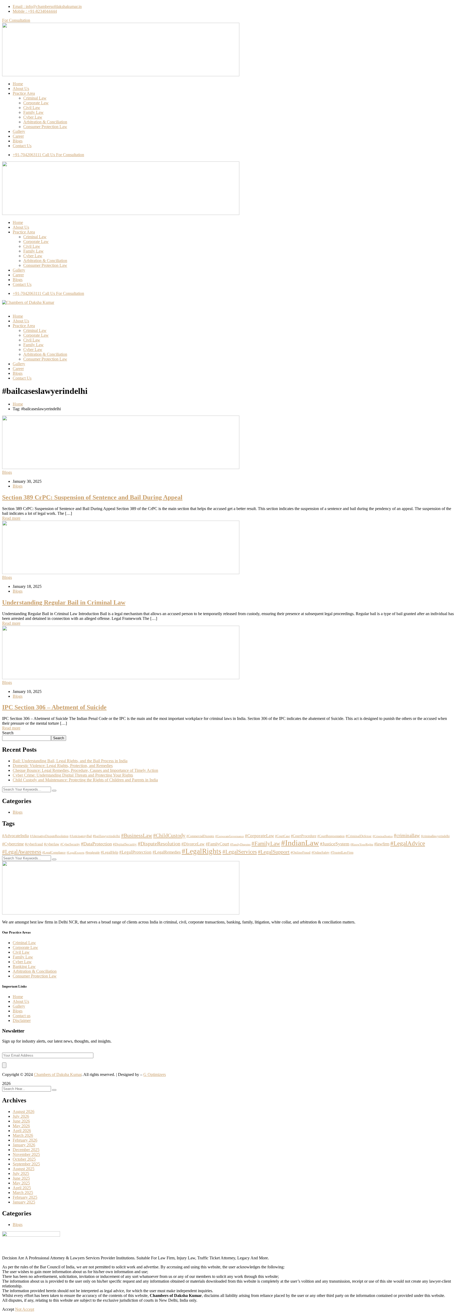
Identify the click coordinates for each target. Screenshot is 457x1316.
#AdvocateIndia (15, 835)
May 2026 (21, 1126)
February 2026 (25, 1140)
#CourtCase (282, 836)
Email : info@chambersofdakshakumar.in (47, 6)
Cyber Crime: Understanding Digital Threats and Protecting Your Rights (73, 775)
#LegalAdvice (407, 843)
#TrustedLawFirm (342, 852)
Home (18, 404)
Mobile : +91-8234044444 (35, 11)
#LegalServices (239, 852)
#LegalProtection (135, 852)
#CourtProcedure (303, 836)
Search (7, 733)
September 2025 (26, 1164)
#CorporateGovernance (229, 836)
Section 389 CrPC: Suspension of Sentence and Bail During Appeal (92, 497)
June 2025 (21, 1178)
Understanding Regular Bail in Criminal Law (63, 602)
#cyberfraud (34, 844)
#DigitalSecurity (125, 844)
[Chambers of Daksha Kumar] (28, 302)
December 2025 (26, 1149)
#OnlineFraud (300, 852)
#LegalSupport (274, 852)
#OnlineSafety (321, 852)
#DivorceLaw (193, 844)
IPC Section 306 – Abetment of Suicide (54, 707)
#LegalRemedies (167, 852)
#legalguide (92, 852)
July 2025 (21, 1173)
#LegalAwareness (21, 852)
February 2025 (25, 1197)
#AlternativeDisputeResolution (49, 836)
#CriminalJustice (383, 836)
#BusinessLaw (136, 835)
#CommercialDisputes (200, 836)
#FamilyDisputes (240, 844)
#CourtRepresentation (331, 836)
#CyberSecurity (70, 844)
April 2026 (22, 1130)
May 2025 (21, 1183)
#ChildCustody (169, 835)
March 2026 (23, 1135)
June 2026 (21, 1121)
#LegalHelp (109, 852)
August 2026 (23, 1111)
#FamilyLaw (266, 843)
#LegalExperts (75, 852)
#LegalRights (201, 851)
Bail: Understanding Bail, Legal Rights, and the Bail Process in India (70, 761)
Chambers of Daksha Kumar (57, 1074)
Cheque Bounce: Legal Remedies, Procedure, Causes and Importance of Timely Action (85, 770)
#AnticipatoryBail (81, 836)
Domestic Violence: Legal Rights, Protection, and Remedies (63, 765)
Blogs (7, 472)
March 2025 (23, 1192)
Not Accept (24, 1309)
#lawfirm (381, 844)
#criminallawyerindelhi (435, 836)
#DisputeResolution (159, 843)
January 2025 (24, 1202)
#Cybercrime (13, 844)
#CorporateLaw (259, 835)
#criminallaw (407, 835)
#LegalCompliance (54, 852)
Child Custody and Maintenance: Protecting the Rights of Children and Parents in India (85, 780)
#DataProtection (96, 843)
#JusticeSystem (334, 843)
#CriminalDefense (359, 836)
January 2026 (24, 1145)
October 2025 (24, 1159)
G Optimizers (154, 1074)
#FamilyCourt (217, 844)
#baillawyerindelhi (106, 836)
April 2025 (22, 1188)
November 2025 (26, 1154)
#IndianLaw (300, 843)
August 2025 (23, 1168)
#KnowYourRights (361, 844)
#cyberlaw (51, 844)
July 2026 (21, 1116)
